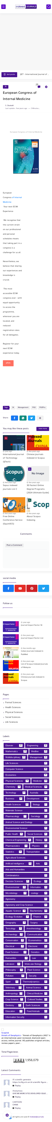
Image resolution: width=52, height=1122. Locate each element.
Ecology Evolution (16, 916)
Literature (12, 964)
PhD (34, 408)
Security (37, 976)
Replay (18, 1086)
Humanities (16, 958)
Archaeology (13, 934)
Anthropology (13, 993)
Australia (38, 792)
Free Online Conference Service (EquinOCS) (12, 520)
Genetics (38, 952)
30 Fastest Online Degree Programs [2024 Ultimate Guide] (38, 489)
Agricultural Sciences (25, 857)
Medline (39, 751)
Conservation (14, 940)
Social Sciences (12, 717)
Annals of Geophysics (11, 1036)
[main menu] (3, 6)
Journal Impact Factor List (32, 638)
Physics (39, 846)
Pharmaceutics (16, 846)
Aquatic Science (15, 911)
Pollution (14, 976)
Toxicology (13, 928)
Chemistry (12, 787)
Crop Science (13, 999)
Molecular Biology (35, 964)
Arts (41, 863)
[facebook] (8, 588)
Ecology (40, 881)
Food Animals (36, 1011)
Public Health (13, 834)
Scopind (5, 1033)
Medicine (40, 781)
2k (5, 87)
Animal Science (36, 987)
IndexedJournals (37, 1117)
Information (38, 887)
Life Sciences (11, 722)
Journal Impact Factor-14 (31, 625)
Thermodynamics (34, 981)
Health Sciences (13, 707)
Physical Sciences (14, 712)
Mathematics (15, 751)
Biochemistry (38, 911)
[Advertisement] (26, 42)
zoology (38, 893)
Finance (39, 916)
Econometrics (37, 940)
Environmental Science (25, 828)
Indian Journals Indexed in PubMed (32, 652)
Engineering (37, 745)
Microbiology (15, 893)
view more (43, 429)
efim (8, 363)
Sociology (38, 816)
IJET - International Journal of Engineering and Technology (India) (34, 74)
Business (13, 798)
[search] (48, 6)
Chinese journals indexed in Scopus (32, 678)
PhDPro (42, 408)
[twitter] (43, 588)
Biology (39, 804)
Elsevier (13, 745)
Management (23, 408)
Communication (36, 934)
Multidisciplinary (15, 757)
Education (13, 1011)
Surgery (38, 922)
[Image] (11, 626)
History (41, 840)
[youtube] (20, 588)
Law (39, 958)
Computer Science (26, 769)
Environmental (15, 887)
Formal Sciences (13, 702)
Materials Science (25, 810)
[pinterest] (31, 588)
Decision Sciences (16, 881)
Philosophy (13, 970)
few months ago (29, 648)
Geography (15, 922)
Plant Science (36, 970)
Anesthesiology (36, 928)
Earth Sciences (36, 1005)
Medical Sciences (35, 787)
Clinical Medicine (36, 993)
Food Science (15, 952)
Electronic (37, 946)
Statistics (13, 852)
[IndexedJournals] (26, 6)
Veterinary (13, 987)
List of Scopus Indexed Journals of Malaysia (34, 665)
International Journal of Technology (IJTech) (13, 458)
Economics (26, 775)
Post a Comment (14, 545)
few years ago (34, 451)
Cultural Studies (37, 999)
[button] (14, 418)
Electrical (14, 946)
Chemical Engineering (17, 840)
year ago (8, 451)
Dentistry (12, 1005)
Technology (14, 792)
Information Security (25, 1017)
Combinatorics (25, 875)
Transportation (36, 852)
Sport (11, 981)
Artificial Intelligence (17, 863)
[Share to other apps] (40, 418)
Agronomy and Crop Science (25, 905)
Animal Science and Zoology (25, 822)
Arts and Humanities (25, 869)
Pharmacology (15, 816)
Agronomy (25, 899)
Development (36, 798)
